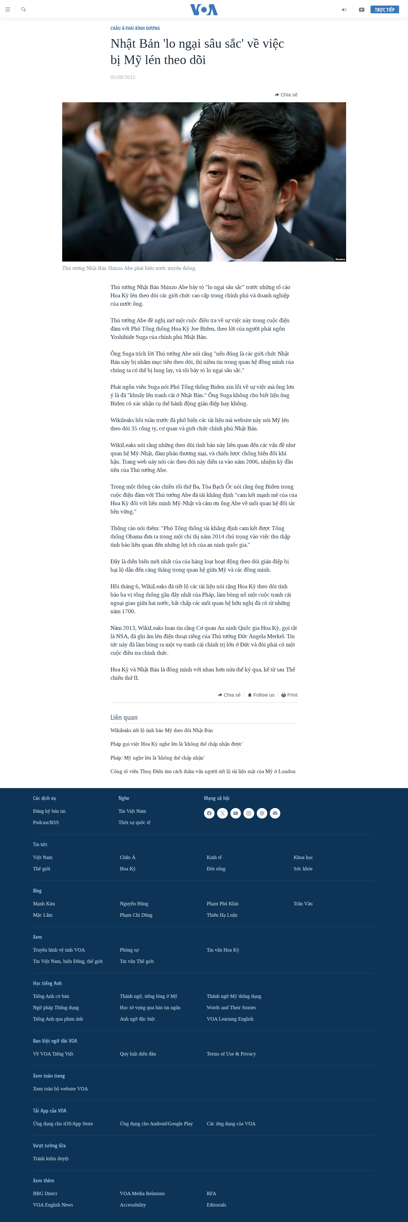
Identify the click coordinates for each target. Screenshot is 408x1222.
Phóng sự (129, 950)
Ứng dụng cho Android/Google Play (156, 1124)
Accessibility (133, 1205)
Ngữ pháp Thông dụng (56, 1007)
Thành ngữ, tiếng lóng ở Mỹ (148, 996)
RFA (211, 1193)
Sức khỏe (303, 869)
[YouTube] (362, 10)
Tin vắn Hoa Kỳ (223, 950)
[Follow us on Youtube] (235, 813)
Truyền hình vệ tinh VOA (59, 950)
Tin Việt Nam (132, 811)
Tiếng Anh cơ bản (51, 996)
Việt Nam (42, 857)
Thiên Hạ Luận (222, 915)
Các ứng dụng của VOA (231, 1124)
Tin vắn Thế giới (137, 961)
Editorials (216, 1205)
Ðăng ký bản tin (49, 811)
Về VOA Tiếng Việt (53, 1054)
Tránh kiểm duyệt (51, 1158)
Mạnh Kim (44, 904)
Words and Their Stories (231, 1007)
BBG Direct (45, 1193)
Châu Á (127, 857)
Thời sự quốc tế (134, 822)
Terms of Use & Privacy (231, 1054)
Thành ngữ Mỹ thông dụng (234, 996)
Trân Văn (303, 904)
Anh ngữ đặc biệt (137, 1019)
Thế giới (41, 869)
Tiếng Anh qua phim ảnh (58, 1019)
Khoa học (303, 857)
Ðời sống (216, 869)
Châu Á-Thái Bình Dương (135, 28)
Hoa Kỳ (128, 869)
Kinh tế (214, 857)
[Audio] (344, 10)
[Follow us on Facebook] (209, 813)
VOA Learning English (230, 1019)
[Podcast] (262, 813)
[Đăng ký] (275, 813)
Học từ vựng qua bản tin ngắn (150, 1007)
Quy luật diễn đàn (138, 1054)
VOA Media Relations (142, 1193)
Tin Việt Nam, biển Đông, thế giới (68, 961)
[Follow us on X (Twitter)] (222, 813)
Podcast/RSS (46, 822)
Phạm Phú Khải (222, 904)
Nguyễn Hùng (134, 904)
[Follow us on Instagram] (248, 813)
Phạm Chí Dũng (136, 915)
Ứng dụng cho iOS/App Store (63, 1124)
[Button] (286, 95)
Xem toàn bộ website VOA (60, 1089)
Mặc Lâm (42, 915)
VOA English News (53, 1205)
